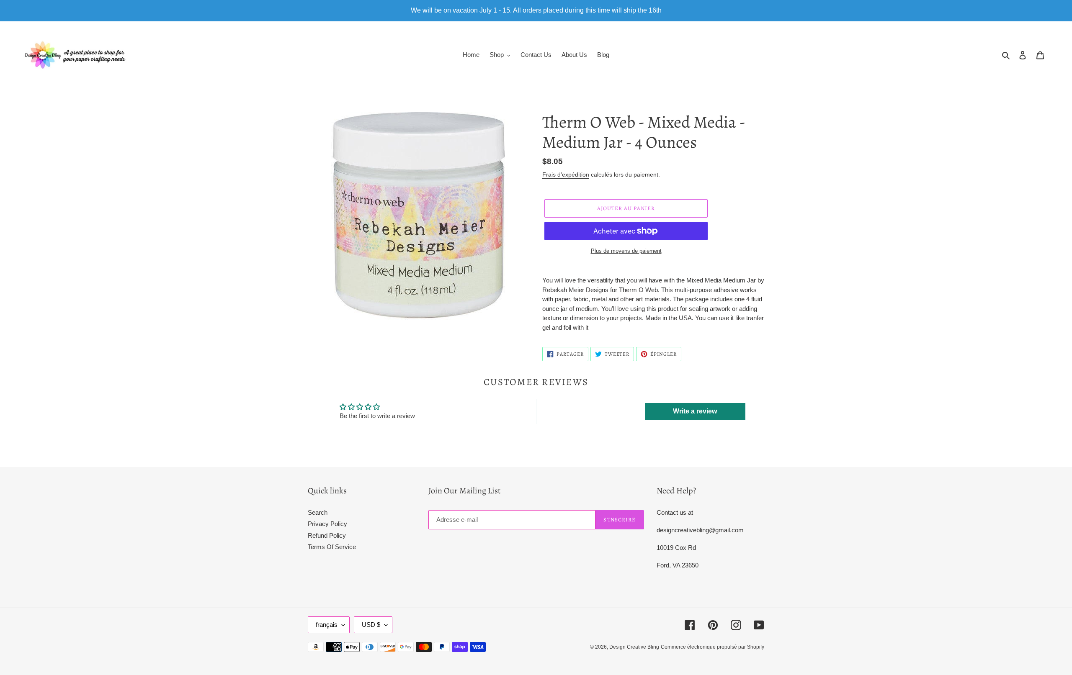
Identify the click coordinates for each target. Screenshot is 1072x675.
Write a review (695, 411)
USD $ (371, 624)
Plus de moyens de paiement (626, 251)
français (327, 624)
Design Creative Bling (634, 647)
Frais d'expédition (565, 174)
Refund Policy (327, 535)
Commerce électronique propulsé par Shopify (712, 647)
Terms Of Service (332, 546)
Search (317, 512)
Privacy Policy (327, 523)
